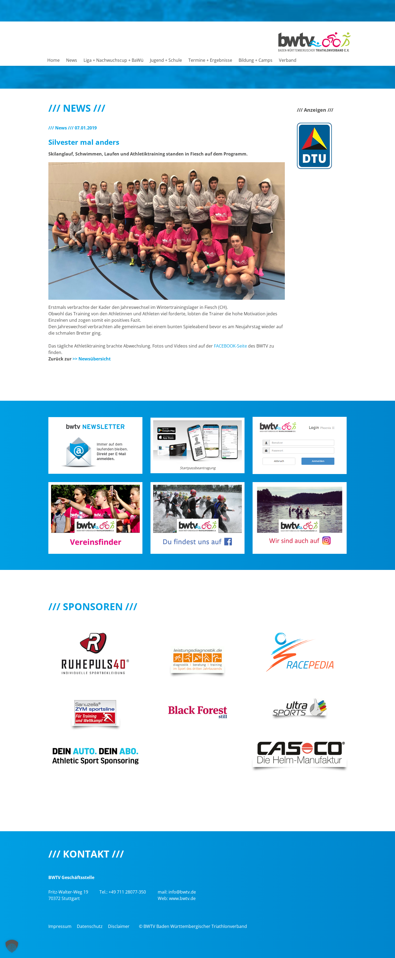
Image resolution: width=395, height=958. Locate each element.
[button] (12, 946)
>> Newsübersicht (92, 359)
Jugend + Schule (166, 60)
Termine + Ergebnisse (210, 60)
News (71, 60)
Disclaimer (119, 926)
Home (53, 60)
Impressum (59, 926)
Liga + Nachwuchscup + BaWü (113, 60)
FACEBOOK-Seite (230, 346)
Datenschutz (90, 926)
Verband (287, 60)
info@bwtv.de (182, 892)
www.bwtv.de (182, 898)
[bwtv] (314, 41)
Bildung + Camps (255, 60)
